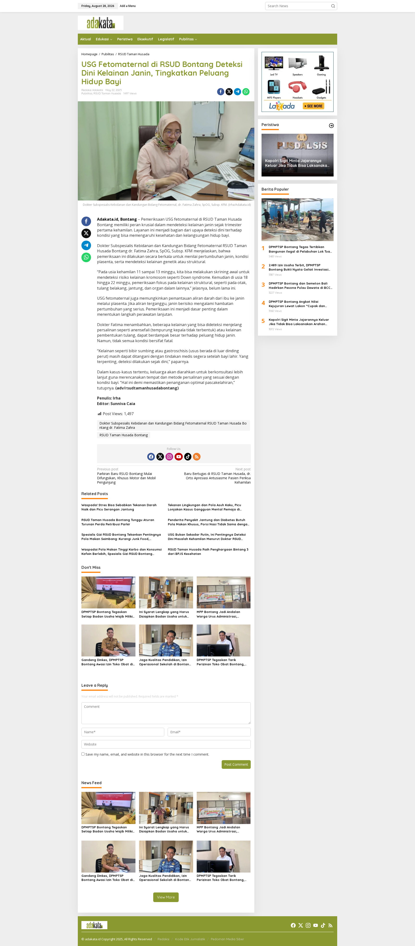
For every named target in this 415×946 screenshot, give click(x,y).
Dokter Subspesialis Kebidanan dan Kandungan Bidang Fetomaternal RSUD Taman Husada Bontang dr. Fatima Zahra (173, 425)
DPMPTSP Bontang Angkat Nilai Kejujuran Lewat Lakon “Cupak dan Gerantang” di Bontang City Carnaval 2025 (299, 304)
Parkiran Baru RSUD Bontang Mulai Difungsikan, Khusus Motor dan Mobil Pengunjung (126, 476)
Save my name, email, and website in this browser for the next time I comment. (147, 754)
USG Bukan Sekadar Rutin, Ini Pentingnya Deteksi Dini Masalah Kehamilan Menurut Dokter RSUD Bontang (207, 537)
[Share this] (220, 91)
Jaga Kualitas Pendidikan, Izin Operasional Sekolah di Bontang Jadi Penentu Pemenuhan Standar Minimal (165, 662)
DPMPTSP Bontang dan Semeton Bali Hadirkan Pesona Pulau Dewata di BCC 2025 (299, 285)
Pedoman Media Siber (227, 939)
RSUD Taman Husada (107, 93)
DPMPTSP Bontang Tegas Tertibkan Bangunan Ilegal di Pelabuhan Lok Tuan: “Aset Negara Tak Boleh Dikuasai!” (301, 249)
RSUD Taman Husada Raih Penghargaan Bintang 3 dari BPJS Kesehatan (208, 551)
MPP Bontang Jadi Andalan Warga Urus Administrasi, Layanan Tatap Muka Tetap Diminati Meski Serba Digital (219, 614)
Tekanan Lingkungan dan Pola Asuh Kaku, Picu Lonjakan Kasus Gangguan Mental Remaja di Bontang (204, 507)
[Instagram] (169, 457)
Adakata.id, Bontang (117, 219)
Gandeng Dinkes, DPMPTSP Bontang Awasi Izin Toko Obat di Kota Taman (107, 662)
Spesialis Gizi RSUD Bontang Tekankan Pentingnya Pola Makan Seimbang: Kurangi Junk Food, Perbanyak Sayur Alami (121, 537)
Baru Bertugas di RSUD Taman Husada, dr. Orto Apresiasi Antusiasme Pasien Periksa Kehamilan (217, 476)
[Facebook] (151, 457)
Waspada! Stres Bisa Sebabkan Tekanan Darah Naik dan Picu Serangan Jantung (119, 507)
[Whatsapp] (246, 91)
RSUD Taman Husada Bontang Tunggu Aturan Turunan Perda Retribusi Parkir (117, 522)
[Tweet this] (229, 91)
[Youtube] (179, 457)
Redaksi (163, 939)
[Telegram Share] (237, 91)
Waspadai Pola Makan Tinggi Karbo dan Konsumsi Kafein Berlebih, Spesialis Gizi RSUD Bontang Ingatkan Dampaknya (121, 551)
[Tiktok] (187, 457)
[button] (333, 6)
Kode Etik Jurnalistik (190, 939)
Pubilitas (86, 93)
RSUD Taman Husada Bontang (123, 435)
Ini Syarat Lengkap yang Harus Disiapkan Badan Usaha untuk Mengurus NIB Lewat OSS (164, 614)
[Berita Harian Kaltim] (100, 22)
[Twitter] (160, 457)
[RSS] (197, 457)
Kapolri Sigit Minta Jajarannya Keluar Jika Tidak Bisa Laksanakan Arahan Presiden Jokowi (297, 163)
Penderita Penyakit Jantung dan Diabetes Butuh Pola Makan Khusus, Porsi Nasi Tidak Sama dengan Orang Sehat (208, 522)
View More (166, 897)
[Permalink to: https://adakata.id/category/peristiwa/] (331, 125)
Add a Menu (128, 6)
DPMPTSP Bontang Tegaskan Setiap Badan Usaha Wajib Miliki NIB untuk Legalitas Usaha (107, 614)
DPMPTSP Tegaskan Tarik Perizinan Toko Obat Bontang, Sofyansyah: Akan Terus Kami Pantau (220, 662)
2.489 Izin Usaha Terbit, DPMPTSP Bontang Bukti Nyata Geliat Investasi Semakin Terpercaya (298, 267)
